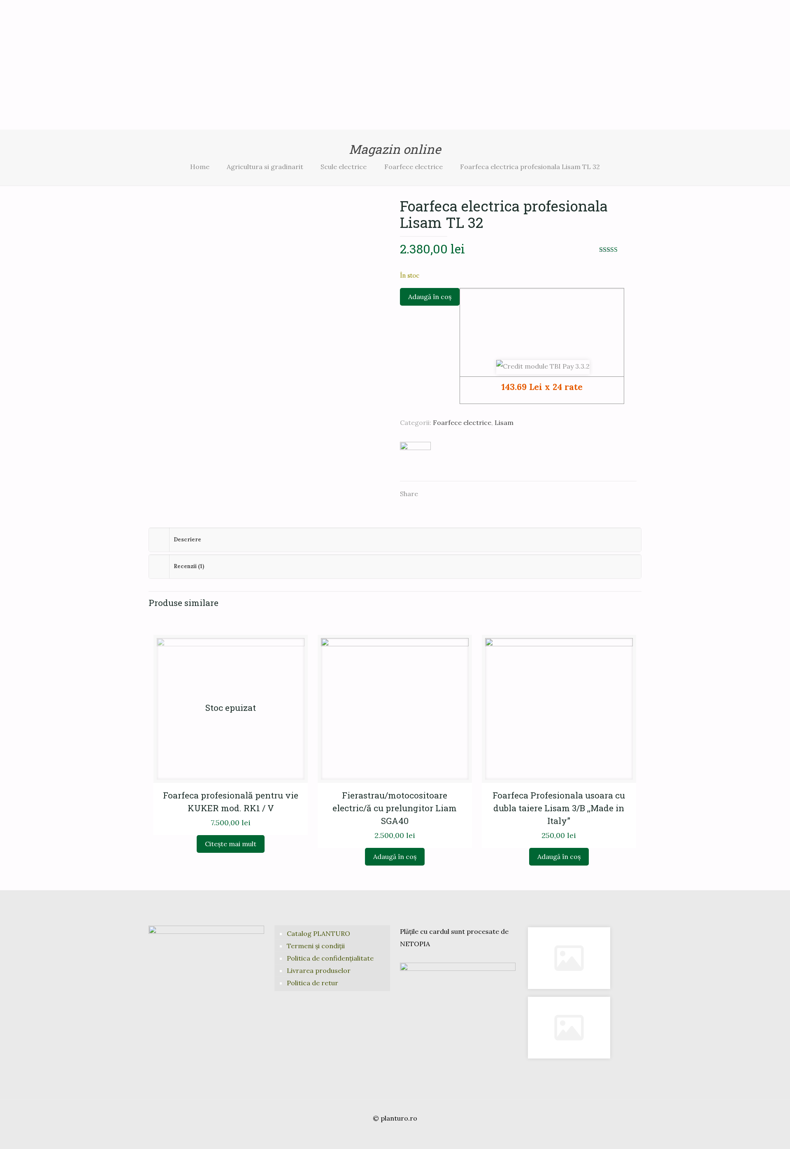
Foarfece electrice (413, 166)
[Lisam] (415, 457)
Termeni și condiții (316, 946)
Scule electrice (344, 166)
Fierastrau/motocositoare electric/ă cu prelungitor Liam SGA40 (394, 807)
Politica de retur (312, 983)
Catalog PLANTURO (318, 933)
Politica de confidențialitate (330, 958)
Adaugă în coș (429, 296)
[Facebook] (383, 1135)
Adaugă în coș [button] (394, 856)
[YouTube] (394, 1135)
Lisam (504, 422)
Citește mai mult (230, 844)
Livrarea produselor (319, 970)
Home (199, 166)
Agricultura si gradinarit (265, 166)
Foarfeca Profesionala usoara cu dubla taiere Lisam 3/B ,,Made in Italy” (559, 807)
